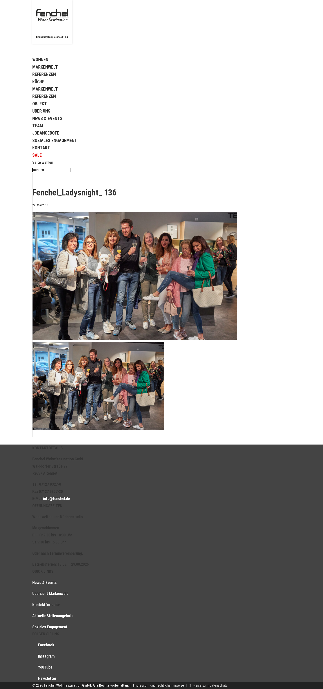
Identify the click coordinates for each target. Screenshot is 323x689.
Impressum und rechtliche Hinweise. (159, 685)
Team (37, 125)
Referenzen (44, 74)
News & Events (47, 118)
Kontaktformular (46, 604)
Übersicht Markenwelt (50, 593)
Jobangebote (45, 133)
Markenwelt (45, 67)
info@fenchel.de (56, 498)
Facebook (46, 645)
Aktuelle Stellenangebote (53, 615)
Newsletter (47, 678)
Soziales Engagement (54, 140)
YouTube (45, 667)
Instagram (46, 656)
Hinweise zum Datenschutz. (208, 685)
